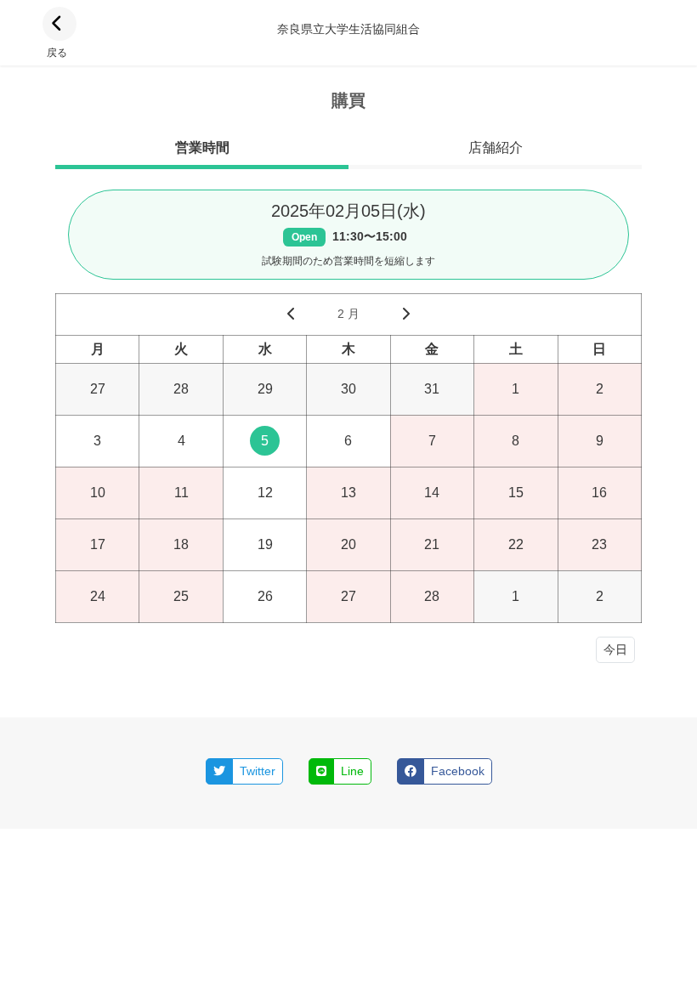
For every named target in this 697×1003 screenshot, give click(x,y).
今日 (615, 649)
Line (352, 771)
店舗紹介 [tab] (495, 147)
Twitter (257, 771)
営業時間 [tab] (202, 147)
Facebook (457, 771)
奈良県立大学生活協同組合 (348, 29)
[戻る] (59, 24)
